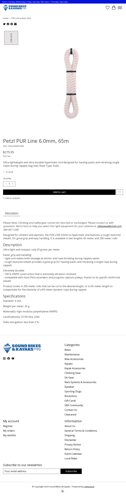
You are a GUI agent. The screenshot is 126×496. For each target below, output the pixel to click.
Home (6, 18)
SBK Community (74, 405)
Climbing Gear (73, 373)
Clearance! (70, 414)
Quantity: (7, 178)
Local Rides (71, 458)
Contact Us (71, 410)
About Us (70, 426)
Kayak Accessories (75, 368)
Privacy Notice (73, 444)
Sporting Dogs (73, 391)
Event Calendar (73, 453)
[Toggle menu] (120, 8)
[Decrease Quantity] (6, 184)
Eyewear (69, 386)
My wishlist (9, 435)
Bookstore (71, 396)
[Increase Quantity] (12, 184)
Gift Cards (70, 400)
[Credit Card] (62, 491)
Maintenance (72, 354)
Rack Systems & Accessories (80, 382)
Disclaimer (71, 440)
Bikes (68, 350)
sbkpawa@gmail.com (109, 226)
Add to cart (59, 192)
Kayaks (69, 363)
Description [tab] (11, 213)
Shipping (70, 435)
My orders (9, 430)
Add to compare (12, 198)
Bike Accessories (74, 359)
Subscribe (71, 471)
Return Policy (72, 449)
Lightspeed (89, 486)
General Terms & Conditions (81, 430)
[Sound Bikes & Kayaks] (14, 7)
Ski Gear (69, 377)
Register (8, 426)
